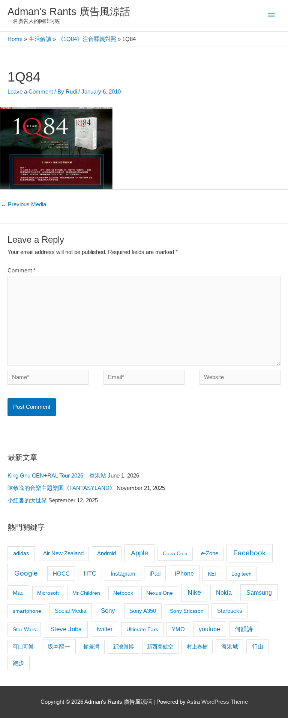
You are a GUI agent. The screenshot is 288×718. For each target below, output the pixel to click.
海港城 (229, 647)
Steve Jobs (66, 629)
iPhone (184, 573)
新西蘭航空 (160, 647)
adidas (21, 553)
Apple (139, 553)
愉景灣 (91, 647)
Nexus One (159, 593)
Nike (194, 592)
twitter (104, 629)
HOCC (61, 574)
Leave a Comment (30, 92)
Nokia (224, 593)
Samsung (259, 592)
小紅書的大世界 (27, 500)
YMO (178, 629)
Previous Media (23, 204)
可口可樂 (23, 647)
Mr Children (86, 593)
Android (106, 553)
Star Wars (24, 629)
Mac (18, 593)
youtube (209, 629)
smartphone (27, 611)
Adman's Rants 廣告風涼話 (69, 11)
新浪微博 (123, 647)
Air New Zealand (63, 553)
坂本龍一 (59, 646)
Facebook (249, 553)
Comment (22, 271)
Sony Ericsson (187, 611)
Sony (108, 610)
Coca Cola (175, 553)
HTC (90, 573)
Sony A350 (142, 611)
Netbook (123, 593)
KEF (213, 574)
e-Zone (209, 553)
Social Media (70, 611)
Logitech (241, 574)
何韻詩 (244, 629)
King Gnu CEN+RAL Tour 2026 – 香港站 (57, 476)
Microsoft (48, 593)
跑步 (18, 663)
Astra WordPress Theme (217, 702)
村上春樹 (197, 647)
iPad (155, 573)
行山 (257, 647)
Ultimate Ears (142, 629)
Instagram (123, 573)
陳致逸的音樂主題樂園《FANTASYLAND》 (61, 488)
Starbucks (229, 611)
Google (26, 573)
